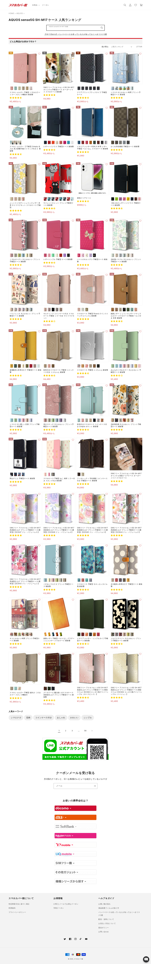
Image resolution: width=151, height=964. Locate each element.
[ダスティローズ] (45, 309)
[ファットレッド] (45, 199)
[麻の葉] (94, 88)
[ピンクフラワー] (15, 199)
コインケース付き (43, 717)
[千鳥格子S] (87, 88)
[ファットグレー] (53, 199)
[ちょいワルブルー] (61, 199)
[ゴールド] (87, 309)
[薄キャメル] (12, 366)
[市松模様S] (79, 88)
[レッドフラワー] (23, 199)
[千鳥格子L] (91, 88)
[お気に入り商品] (135, 5)
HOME (11, 13)
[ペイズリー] (98, 88)
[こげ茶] (19, 366)
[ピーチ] (61, 142)
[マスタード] (128, 580)
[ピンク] (12, 88)
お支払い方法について (107, 923)
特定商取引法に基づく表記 (19, 904)
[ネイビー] (45, 142)
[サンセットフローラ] (124, 420)
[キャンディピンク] (140, 366)
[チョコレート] (113, 142)
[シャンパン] (128, 366)
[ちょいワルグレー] (65, 199)
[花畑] (19, 634)
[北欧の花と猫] (113, 255)
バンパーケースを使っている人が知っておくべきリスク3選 (119, 913)
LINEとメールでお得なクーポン (66, 904)
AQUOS (19, 13)
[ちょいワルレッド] (57, 199)
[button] (36, 5)
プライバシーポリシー (17, 912)
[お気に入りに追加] (39, 53)
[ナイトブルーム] (117, 420)
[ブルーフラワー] (19, 199)
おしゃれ (61, 717)
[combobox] (75, 28)
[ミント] (53, 255)
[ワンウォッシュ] (15, 474)
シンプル (88, 717)
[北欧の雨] (124, 255)
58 (85, 731)
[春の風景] (120, 88)
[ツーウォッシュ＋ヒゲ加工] (19, 474)
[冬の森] (113, 88)
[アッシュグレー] (57, 309)
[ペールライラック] (31, 88)
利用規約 (12, 908)
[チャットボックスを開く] (146, 959)
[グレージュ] (19, 88)
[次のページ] (92, 730)
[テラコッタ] (124, 634)
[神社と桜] (23, 634)
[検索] (101, 27)
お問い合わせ (103, 932)
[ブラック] (102, 142)
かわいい (74, 717)
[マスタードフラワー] (128, 420)
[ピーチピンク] (136, 309)
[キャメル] (91, 142)
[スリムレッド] (69, 199)
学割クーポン (59, 908)
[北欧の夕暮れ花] (117, 255)
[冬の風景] (117, 88)
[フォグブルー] (124, 142)
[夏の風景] (124, 88)
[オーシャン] (106, 142)
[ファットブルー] (49, 199)
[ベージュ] (23, 88)
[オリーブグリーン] (128, 309)
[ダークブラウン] (98, 142)
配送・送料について (106, 919)
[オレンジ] (53, 142)
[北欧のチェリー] (132, 255)
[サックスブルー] (132, 309)
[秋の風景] (128, 88)
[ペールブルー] (15, 88)
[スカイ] (79, 142)
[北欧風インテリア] (31, 634)
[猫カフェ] (27, 634)
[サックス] (39, 366)
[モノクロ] (65, 420)
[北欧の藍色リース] (120, 255)
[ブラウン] (136, 199)
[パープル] (65, 255)
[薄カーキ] (27, 366)
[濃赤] (31, 366)
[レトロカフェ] (15, 634)
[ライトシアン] (117, 366)
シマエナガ (16, 717)
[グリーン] (94, 142)
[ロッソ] (83, 142)
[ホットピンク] (65, 142)
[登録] (94, 786)
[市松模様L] (83, 88)
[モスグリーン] (27, 309)
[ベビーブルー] (132, 366)
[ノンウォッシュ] (12, 474)
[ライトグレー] (120, 309)
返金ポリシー (103, 928)
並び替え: (105, 47)
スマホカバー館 (78, 959)
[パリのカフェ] (12, 634)
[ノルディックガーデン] (132, 420)
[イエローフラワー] (12, 199)
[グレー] (113, 580)
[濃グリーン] (15, 366)
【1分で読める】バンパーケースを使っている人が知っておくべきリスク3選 (75, 34)
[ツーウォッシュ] (23, 474)
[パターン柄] (132, 88)
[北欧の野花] (128, 255)
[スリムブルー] (72, 199)
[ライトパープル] (120, 199)
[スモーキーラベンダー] (49, 309)
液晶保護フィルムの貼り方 (108, 908)
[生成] (23, 366)
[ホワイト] (72, 142)
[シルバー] (79, 366)
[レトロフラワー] (113, 420)
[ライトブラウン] (27, 88)
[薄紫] (35, 366)
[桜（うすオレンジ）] (87, 634)
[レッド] (49, 142)
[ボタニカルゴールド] (120, 420)
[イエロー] (128, 199)
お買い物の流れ (104, 904)
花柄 (28, 717)
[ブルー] (69, 142)
